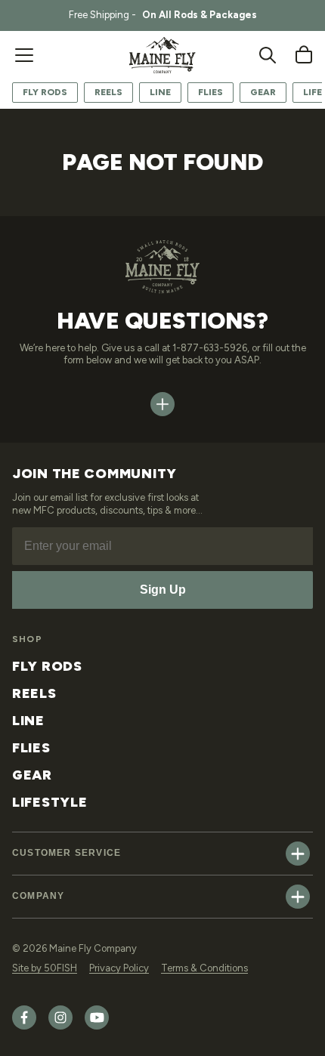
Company (38, 896)
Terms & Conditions (204, 968)
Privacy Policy (119, 968)
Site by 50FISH (44, 968)
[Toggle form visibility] (162, 404)
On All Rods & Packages (199, 14)
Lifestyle (49, 802)
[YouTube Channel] (97, 1026)
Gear (263, 92)
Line (160, 92)
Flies (210, 92)
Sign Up (163, 589)
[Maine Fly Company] (162, 55)
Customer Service (66, 853)
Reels (108, 92)
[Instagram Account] (60, 1026)
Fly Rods (45, 92)
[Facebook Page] (24, 1026)
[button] (24, 55)
